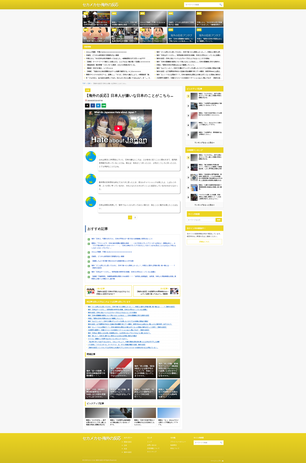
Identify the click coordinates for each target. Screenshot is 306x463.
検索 (218, 220)
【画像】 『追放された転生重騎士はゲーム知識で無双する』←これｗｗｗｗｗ (113, 71)
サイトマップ (151, 452)
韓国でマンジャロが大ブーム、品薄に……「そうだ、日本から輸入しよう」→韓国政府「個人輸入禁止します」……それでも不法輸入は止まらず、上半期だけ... (141, 74)
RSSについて (174, 448)
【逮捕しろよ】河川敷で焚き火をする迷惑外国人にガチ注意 (113, 261)
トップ (149, 442)
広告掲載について (153, 448)
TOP (83, 83)
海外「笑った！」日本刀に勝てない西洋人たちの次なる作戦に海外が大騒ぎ (112, 336)
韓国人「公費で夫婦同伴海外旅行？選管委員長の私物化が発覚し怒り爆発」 (210, 187)
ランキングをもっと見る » (204, 142)
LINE (104, 105)
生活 (125, 449)
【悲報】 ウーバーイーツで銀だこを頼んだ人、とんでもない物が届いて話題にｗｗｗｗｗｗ (118, 62)
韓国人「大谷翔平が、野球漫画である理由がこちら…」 (210, 133)
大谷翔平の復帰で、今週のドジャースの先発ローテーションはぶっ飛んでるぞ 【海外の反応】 (190, 78)
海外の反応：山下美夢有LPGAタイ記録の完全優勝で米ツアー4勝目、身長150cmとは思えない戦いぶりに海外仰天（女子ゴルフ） (202, 71)
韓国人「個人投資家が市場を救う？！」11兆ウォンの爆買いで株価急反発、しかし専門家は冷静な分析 (210, 166)
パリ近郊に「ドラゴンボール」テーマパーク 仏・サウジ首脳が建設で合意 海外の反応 (116, 344)
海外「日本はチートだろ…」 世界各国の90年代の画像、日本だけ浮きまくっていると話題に (189, 55)
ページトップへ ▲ (217, 461)
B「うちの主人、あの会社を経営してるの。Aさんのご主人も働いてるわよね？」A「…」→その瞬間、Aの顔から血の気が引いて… (131, 78)
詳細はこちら (204, 242)
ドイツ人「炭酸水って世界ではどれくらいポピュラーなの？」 (108, 339)
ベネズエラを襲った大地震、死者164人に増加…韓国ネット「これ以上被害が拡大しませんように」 (210, 197)
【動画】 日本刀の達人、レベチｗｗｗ (99, 68)
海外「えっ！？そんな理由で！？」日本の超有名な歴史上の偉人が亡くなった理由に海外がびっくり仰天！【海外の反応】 (199, 74)
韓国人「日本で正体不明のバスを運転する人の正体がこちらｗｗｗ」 (210, 114)
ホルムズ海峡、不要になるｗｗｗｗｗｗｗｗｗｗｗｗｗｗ (106, 52)
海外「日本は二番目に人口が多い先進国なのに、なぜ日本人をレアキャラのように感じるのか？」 (119, 333)
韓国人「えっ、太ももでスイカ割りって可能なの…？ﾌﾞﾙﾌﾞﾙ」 (210, 124)
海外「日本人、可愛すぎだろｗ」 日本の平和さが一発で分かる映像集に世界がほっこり (122, 239)
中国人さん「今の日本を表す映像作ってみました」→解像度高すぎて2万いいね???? (115, 58)
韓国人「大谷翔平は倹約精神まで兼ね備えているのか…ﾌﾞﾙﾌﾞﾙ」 (210, 104)
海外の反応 (128, 452)
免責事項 (173, 445)
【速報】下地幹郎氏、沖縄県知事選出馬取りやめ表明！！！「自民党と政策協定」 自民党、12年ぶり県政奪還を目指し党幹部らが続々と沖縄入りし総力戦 (134, 277)
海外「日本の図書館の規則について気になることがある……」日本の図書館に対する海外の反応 (190, 62)
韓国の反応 (128, 442)
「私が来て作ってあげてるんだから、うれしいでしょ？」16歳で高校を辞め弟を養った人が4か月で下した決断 (123, 342)
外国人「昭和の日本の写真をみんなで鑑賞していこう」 (176, 65)
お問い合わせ (151, 445)
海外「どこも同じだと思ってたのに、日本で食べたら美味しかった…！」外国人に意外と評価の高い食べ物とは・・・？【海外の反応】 (204, 52)
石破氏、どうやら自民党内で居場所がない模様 (102, 55)
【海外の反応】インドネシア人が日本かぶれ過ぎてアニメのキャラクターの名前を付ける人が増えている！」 (123, 347)
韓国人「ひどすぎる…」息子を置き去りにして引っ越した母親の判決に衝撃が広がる (210, 95)
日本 (89, 83)
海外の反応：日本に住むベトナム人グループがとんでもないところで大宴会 (183, 58)
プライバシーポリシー (178, 442)
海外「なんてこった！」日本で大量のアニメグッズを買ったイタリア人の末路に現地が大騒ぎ (189, 68)
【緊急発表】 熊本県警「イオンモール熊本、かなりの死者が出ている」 (111, 65)
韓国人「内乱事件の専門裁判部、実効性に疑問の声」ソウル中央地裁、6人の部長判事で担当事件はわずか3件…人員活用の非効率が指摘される (210, 177)
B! (98, 105)
